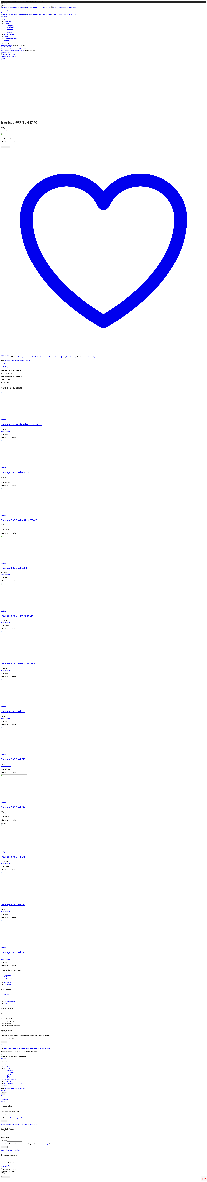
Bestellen (46, 357)
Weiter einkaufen (5, 1166)
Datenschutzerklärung (42, 1144)
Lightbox (3, 58)
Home (2, 45)
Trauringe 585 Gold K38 (7, 56)
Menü (2, 13)
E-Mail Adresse (5, 1137)
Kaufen (37, 357)
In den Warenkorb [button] (6, 431)
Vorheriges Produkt (6, 47)
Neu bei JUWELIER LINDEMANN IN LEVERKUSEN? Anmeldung (19, 1124)
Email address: (5, 1039)
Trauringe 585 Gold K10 (13, 952)
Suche (2, 5)
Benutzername (5, 1134)
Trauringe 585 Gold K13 (13, 759)
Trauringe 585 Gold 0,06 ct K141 (17, 615)
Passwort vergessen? (16, 1118)
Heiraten (51, 357)
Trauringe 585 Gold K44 (13, 807)
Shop (5, 45)
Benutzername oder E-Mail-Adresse (11, 1111)
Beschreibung (7, 364)
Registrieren (4, 1147)
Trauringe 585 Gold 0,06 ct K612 (18, 472)
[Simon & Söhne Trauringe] (5, 137)
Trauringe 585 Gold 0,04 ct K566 (18, 663)
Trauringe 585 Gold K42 (13, 856)
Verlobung (57, 357)
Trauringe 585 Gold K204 (14, 568)
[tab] (105, 364)
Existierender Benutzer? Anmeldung (10, 1150)
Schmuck (68, 357)
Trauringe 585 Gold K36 (13, 711)
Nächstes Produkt (5, 52)
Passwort (4, 1115)
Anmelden (3, 1121)
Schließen (3, 1058)
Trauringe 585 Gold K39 (13, 904)
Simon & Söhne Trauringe (89, 357)
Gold (33, 357)
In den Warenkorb (5, 147)
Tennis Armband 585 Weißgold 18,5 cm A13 (13, 51)
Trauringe (9, 45)
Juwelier (63, 357)
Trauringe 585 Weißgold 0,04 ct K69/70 (21, 424)
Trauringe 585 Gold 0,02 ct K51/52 (19, 520)
